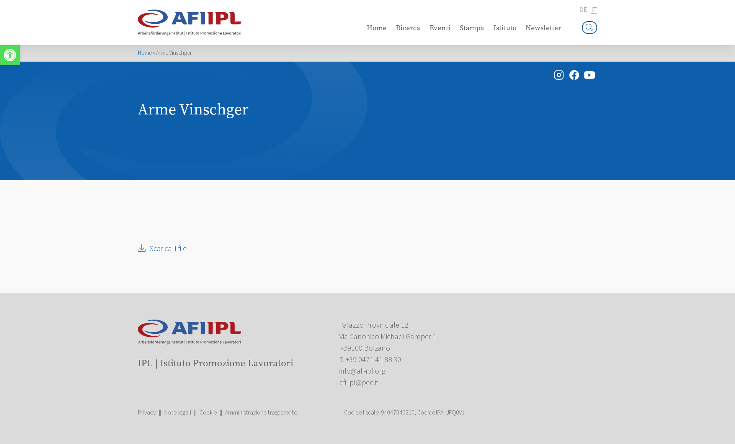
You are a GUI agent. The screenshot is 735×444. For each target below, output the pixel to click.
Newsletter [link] (543, 27)
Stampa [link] (472, 27)
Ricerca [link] (408, 27)
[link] (10, 55)
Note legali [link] (177, 412)
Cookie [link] (208, 412)
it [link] (594, 10)
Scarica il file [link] (168, 248)
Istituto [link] (504, 27)
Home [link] (377, 27)
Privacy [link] (147, 412)
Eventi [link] (440, 27)
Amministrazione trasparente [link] (261, 412)
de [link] (583, 10)
